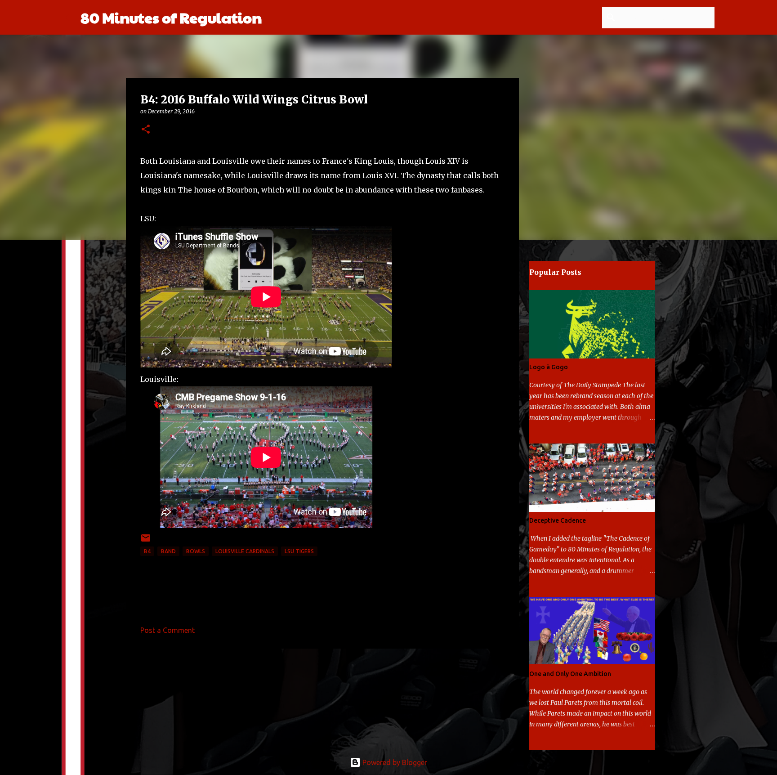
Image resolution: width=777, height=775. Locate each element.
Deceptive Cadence (557, 520)
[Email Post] (145, 541)
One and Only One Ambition (570, 673)
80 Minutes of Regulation (171, 17)
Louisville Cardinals (244, 551)
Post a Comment (167, 630)
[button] (145, 130)
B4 (147, 551)
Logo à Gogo (548, 367)
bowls (195, 551)
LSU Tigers (299, 551)
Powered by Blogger (394, 762)
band (168, 551)
